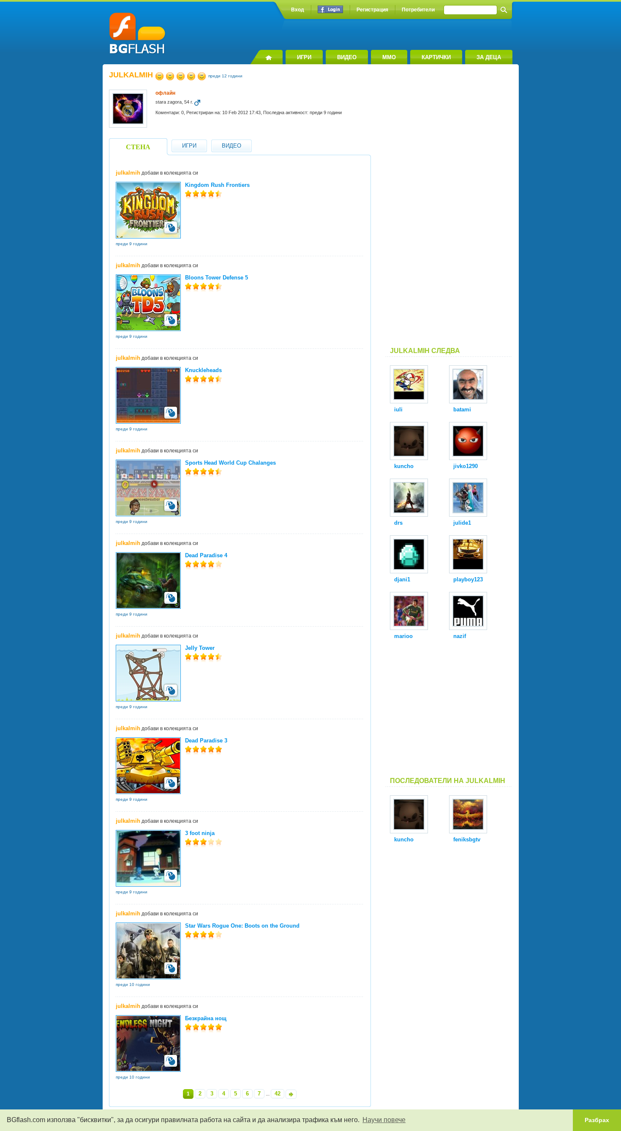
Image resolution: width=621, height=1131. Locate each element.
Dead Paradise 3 (206, 740)
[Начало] (266, 57)
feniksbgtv (466, 839)
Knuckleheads (203, 370)
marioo (403, 636)
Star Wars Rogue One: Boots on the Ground (242, 926)
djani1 (402, 579)
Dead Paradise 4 (206, 555)
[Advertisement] (449, 209)
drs (398, 523)
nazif (459, 636)
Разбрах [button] (597, 1120)
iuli (398, 409)
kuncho (404, 466)
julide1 (462, 523)
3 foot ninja (200, 833)
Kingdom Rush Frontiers (217, 185)
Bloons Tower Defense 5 (216, 277)
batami (462, 409)
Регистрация (372, 10)
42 (278, 1093)
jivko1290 (465, 466)
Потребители (418, 10)
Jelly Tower (200, 648)
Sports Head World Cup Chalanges (230, 463)
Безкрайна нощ (205, 1018)
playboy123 (468, 579)
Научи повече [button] (384, 1119)
